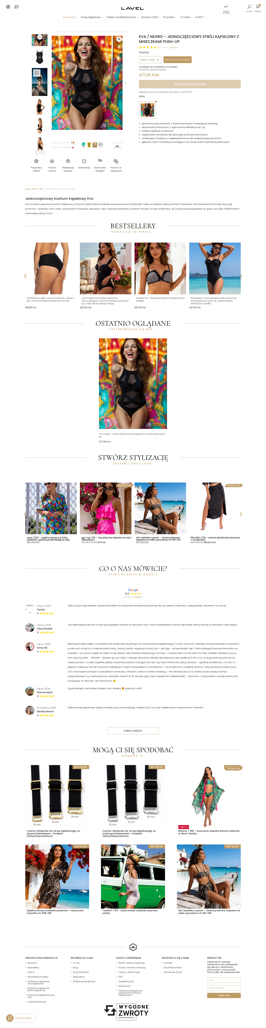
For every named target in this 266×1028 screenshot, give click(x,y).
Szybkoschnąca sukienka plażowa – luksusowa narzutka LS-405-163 (55, 912)
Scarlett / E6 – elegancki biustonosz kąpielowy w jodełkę (160, 299)
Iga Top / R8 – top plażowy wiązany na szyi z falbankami (106, 538)
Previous (48, 82)
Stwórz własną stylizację (132, 962)
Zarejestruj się (126, 981)
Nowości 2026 (149, 17)
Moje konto (125, 986)
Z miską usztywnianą (107, 32)
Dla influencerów (173, 967)
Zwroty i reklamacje (129, 972)
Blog (75, 967)
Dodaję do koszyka (190, 84)
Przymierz (169, 17)
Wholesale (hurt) (173, 972)
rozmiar (144, 52)
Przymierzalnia (81, 972)
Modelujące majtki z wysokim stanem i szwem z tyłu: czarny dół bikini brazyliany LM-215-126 (50, 299)
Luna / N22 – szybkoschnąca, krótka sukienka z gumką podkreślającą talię (48, 538)
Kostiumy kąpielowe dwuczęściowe (38, 982)
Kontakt (168, 962)
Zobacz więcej (133, 730)
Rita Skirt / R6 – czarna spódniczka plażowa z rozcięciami (215, 538)
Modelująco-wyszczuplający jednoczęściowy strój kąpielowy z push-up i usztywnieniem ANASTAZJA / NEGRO (214, 301)
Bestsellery (69, 17)
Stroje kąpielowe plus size (86, 32)
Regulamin (79, 976)
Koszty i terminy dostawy (132, 967)
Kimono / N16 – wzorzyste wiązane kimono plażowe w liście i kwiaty (209, 832)
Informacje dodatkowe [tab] (60, 189)
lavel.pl (55, 32)
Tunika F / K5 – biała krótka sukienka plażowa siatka (130, 912)
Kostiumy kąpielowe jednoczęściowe (38, 989)
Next (125, 82)
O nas (76, 962)
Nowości (32, 962)
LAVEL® (199, 17)
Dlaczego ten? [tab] (35, 189)
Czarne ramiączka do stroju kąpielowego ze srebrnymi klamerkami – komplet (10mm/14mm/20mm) (129, 833)
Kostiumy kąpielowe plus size (41, 996)
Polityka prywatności (84, 981)
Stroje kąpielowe (91, 17)
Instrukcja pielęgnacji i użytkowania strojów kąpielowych (131, 993)
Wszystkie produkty (38, 976)
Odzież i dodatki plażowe (121, 17)
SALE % (31, 972)
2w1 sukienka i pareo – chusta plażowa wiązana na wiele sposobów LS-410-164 (158, 538)
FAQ (121, 976)
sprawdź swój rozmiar (177, 59)
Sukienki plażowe (37, 1001)
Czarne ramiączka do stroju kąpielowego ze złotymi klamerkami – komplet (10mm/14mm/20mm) (53, 833)
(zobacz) (174, 47)
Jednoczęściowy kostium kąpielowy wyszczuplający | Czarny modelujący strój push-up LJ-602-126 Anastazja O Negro (105, 301)
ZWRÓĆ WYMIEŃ (226, 12)
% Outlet (185, 17)
